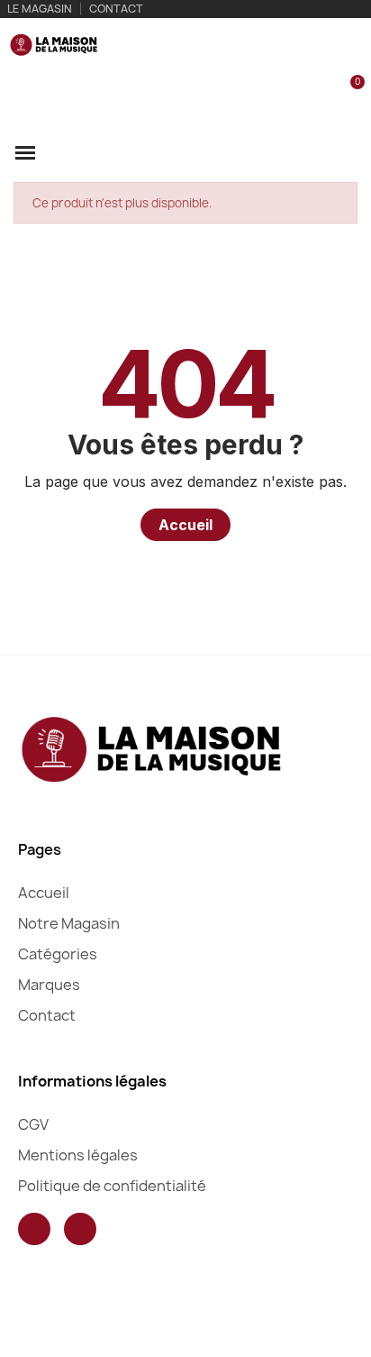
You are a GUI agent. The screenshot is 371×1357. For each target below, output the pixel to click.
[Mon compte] (319, 92)
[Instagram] (80, 1229)
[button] (288, 93)
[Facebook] (34, 1229)
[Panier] (347, 92)
